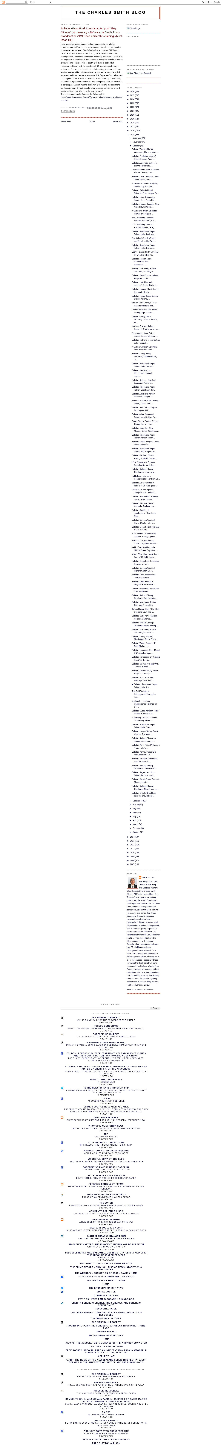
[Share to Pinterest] (73, 111)
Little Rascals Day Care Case (106, 1175)
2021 (132, 111)
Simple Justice (106, 1292)
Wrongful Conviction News (106, 1126)
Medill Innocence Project (106, 1335)
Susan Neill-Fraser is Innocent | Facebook (106, 1277)
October (136, 146)
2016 (132, 130)
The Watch (106, 1203)
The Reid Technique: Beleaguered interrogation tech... (144, 694)
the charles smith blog (110, 12)
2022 (132, 107)
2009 (132, 856)
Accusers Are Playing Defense (106, 1101)
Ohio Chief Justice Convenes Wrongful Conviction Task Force (106, 1161)
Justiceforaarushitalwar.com (106, 1236)
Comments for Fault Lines (106, 1211)
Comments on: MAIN (106, 1295)
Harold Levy (148, 877)
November (137, 142)
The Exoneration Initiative (106, 1288)
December (137, 138)
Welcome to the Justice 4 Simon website (106, 1263)
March (136, 824)
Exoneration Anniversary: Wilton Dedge (106, 1197)
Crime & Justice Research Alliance (106, 1107)
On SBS (106, 1098)
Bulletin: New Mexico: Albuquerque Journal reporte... (142, 373)
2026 (132, 91)
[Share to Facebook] (70, 111)
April (135, 820)
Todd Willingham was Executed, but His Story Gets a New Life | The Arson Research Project (106, 1254)
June (135, 812)
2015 (132, 134)
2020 (132, 115)
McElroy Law (106, 1356)
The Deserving (106, 1082)
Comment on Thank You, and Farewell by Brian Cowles (106, 1214)
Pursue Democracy (106, 1026)
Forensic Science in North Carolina (106, 1167)
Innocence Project (106, 1420)
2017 (132, 127)
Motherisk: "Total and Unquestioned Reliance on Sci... (144, 704)
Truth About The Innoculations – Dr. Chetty (106, 1145)
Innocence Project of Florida (106, 1195)
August (136, 805)
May (135, 816)
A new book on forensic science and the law (106, 1222)
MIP (106, 1134)
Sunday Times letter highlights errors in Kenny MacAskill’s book (106, 1230)
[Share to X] (67, 111)
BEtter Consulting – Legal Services (106, 1439)
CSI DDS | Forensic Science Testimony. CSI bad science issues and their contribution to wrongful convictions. (106, 1054)
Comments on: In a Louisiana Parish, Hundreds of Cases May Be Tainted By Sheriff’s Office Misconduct (106, 1067)
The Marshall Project (106, 1018)
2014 (132, 837)
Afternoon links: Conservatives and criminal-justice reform (106, 1205)
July (135, 809)
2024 (132, 99)
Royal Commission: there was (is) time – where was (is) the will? (106, 1028)
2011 (132, 849)
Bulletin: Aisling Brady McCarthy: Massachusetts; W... (145, 319)
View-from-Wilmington (106, 1219)
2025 (132, 95)
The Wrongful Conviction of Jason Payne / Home (106, 1273)
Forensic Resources (106, 1034)
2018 (132, 123)
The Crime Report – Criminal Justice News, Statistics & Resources (106, 1268)
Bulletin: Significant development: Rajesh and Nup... (144, 513)
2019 (132, 119)
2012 (132, 845)
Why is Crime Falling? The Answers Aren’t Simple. (106, 1020)
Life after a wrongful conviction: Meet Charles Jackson (106, 1128)
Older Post (118, 121)
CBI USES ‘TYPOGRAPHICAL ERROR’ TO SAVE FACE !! (106, 1239)
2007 (132, 864)
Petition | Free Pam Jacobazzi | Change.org (106, 1299)
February (137, 828)
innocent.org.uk (106, 1309)
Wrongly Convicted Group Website (106, 1151)
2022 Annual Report (106, 1137)
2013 (132, 841)
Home (92, 121)
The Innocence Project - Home (106, 1280)
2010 (132, 852)
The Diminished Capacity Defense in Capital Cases (106, 1037)
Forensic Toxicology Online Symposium (106, 1170)
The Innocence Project (106, 1318)
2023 (132, 103)
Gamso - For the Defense (106, 1079)
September (138, 801)
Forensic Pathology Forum (106, 1184)
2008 (132, 860)
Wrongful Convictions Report (106, 1042)
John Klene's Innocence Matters (106, 1247)
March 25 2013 (106, 1258)
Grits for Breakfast (106, 1118)
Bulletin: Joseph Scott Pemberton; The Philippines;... (141, 262)
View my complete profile (140, 989)
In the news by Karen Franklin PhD (106, 1088)
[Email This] (62, 111)
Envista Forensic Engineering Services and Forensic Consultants (106, 1304)
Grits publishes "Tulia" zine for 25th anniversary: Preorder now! (106, 1120)
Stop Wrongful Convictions (106, 1142)
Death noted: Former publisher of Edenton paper (106, 1178)
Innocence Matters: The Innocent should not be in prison (106, 1244)
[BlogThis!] (65, 111)
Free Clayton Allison (106, 1443)
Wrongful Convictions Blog (106, 1159)
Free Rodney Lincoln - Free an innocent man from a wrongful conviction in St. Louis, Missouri (106, 1351)
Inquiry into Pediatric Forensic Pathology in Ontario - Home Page (106, 1327)
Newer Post (66, 121)
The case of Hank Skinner (106, 1346)
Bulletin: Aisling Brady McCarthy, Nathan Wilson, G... (144, 357)
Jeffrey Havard (106, 1332)
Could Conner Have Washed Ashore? (106, 1153)
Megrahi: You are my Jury (106, 1228)
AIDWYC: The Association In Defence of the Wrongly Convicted (106, 1343)
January (136, 832)
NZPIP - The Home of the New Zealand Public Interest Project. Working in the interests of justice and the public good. (106, 1361)
